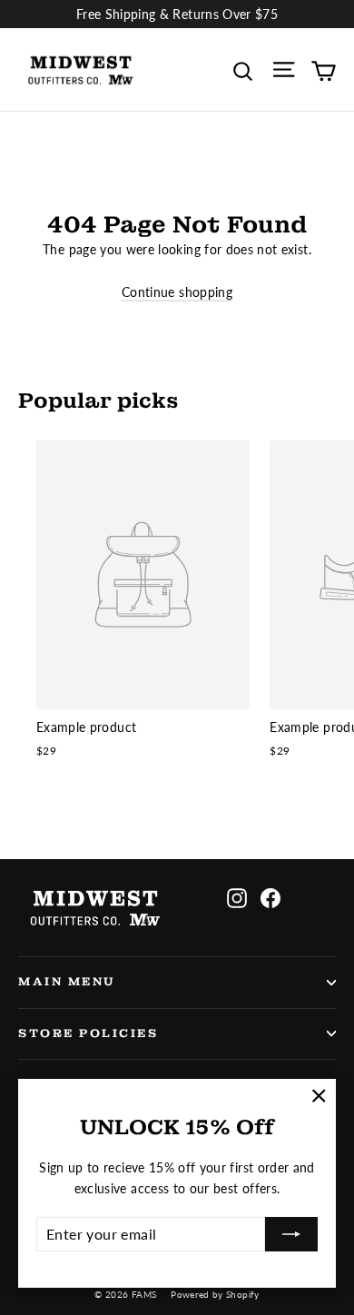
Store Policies (88, 1033)
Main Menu (67, 981)
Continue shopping (177, 292)
